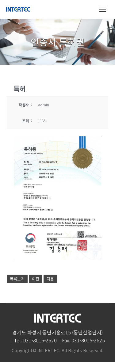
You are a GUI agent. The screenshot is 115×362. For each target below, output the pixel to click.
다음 (50, 279)
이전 (35, 279)
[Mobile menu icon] (103, 9)
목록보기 (17, 279)
